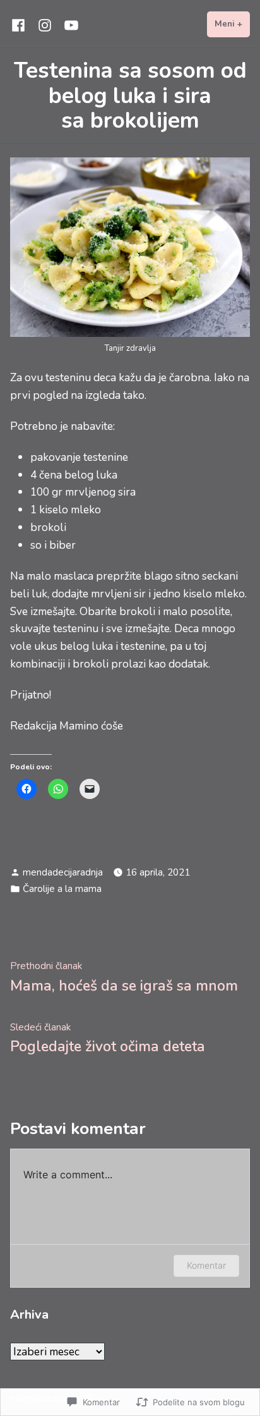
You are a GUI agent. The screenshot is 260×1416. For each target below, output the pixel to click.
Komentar (206, 1265)
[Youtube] (69, 25)
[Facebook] (21, 25)
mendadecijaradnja (63, 872)
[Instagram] (45, 25)
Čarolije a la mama (62, 888)
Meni (232, 24)
